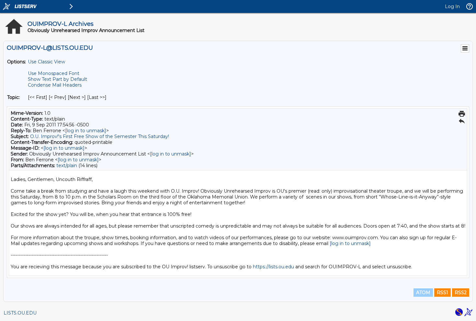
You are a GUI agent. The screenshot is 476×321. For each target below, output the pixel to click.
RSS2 (461, 292)
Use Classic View (46, 62)
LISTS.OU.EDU (20, 313)
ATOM (423, 292)
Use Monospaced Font (53, 73)
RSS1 (442, 292)
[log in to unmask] (85, 131)
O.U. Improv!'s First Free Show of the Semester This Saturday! (99, 136)
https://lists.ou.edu (273, 267)
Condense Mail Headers (55, 85)
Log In (452, 6)
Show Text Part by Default (57, 79)
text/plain (66, 165)
